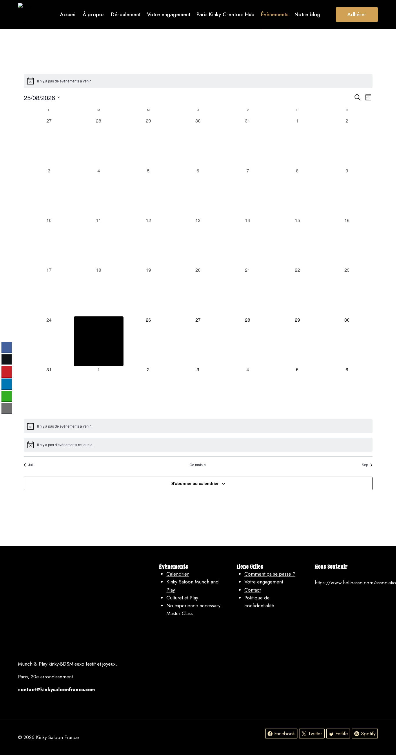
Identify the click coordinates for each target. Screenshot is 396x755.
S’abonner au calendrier (195, 483)
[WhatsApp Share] (6, 396)
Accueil (68, 14)
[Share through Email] (6, 408)
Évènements (274, 14)
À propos (94, 14)
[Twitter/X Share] (6, 359)
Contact (139, 44)
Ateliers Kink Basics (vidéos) (187, 44)
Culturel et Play (182, 597)
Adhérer (356, 14)
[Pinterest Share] (6, 371)
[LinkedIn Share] (6, 384)
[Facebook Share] (6, 347)
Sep (365, 464)
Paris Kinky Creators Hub (226, 14)
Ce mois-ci (198, 464)
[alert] (198, 81)
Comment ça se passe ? (269, 573)
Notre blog (307, 14)
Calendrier (177, 573)
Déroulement (126, 14)
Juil (31, 464)
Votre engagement (168, 14)
